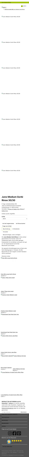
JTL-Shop (21, 455)
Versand (14, 452)
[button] (16, 5)
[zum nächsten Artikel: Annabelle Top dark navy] (25, 11)
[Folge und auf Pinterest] (19, 433)
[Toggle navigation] (3, 4)
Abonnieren (24, 412)
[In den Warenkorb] (2, 13)
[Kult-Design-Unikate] (4, 7)
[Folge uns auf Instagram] (10, 433)
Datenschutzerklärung (7, 408)
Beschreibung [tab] (6, 229)
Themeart (10, 455)
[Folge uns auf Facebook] (14, 433)
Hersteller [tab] (5, 231)
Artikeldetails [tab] (15, 229)
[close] (2, 15)
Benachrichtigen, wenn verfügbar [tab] (11, 234)
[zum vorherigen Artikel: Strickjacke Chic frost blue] (25, 9)
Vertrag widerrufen (7, 446)
